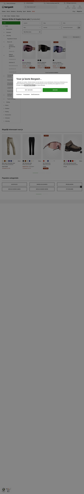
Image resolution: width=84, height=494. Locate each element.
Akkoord (55, 90)
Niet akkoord (29, 90)
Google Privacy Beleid (30, 85)
